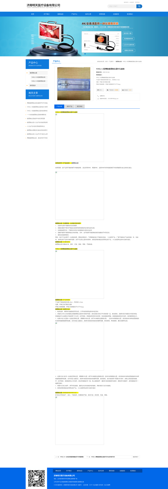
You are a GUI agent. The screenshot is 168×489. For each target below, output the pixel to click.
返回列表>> (136, 457)
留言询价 (79, 106)
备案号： (80, 485)
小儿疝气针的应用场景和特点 (36, 126)
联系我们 (137, 2)
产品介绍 (59, 106)
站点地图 (95, 485)
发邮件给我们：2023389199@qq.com (108, 98)
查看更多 (33, 85)
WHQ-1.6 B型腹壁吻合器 (38, 81)
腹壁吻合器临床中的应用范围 (36, 118)
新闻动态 (60, 14)
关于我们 (46, 14)
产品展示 (111, 61)
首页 (32, 14)
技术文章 (88, 14)
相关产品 (69, 106)
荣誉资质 (102, 14)
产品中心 (74, 14)
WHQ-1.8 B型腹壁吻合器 (38, 77)
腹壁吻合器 (33, 73)
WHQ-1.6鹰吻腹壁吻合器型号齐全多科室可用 (103, 457)
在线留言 (132, 2)
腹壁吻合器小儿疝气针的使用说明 (37, 122)
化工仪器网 (107, 485)
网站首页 (58, 471)
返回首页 (126, 2)
